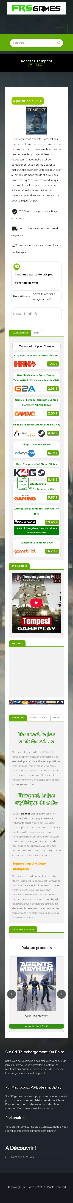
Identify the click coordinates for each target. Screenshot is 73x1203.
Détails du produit (38, 718)
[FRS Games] (36, 8)
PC (31, 65)
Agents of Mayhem (36, 1015)
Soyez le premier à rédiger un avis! (44, 297)
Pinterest (36, 313)
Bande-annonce (19, 566)
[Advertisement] (36, 672)
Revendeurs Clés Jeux (21, 1157)
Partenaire (17, 643)
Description (18, 718)
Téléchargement (20, 333)
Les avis (57, 718)
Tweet (30, 313)
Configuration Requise (23, 929)
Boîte (36, 333)
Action (39, 65)
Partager (24, 313)
